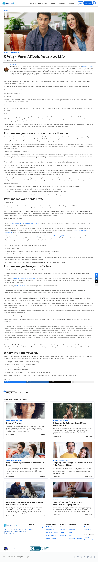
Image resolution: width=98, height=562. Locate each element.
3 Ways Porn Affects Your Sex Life (17, 392)
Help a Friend (50, 530)
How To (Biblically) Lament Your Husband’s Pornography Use (68, 503)
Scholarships (63, 535)
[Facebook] (96, 275)
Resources (62, 3)
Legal (27, 557)
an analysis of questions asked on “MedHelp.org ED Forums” (50, 236)
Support (71, 3)
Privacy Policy (21, 557)
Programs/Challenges (75, 538)
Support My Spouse (52, 532)
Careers (62, 532)
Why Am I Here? (43, 3)
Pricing (31, 530)
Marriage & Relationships (12, 52)
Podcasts (72, 530)
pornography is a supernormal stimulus (24, 278)
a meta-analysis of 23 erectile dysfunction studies (24, 223)
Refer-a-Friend (88, 540)
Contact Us (87, 530)
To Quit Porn (50, 527)
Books (71, 535)
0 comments (42, 434)
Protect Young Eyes (87, 66)
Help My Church (51, 538)
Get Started (88, 3)
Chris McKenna (14, 65)
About (53, 3)
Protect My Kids (51, 535)
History (62, 527)
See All (71, 527)
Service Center (88, 527)
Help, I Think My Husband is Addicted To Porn (25, 463)
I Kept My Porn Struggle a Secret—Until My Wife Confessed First (72, 463)
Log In (80, 3)
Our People (63, 530)
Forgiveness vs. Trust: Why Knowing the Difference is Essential (24, 503)
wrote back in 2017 (20, 286)
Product (32, 3)
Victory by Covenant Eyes (36, 527)
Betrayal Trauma (14, 423)
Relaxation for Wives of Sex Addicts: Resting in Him (69, 424)
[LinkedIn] (96, 278)
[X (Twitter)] (96, 281)
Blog (6, 10)
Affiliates (86, 537)
